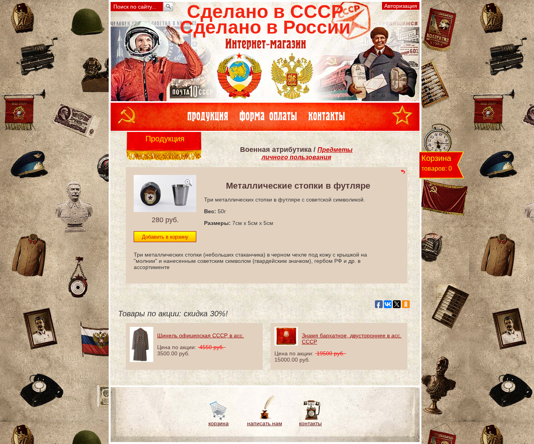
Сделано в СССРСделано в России (265, 19)
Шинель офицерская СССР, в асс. (200, 335)
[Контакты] (310, 418)
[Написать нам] (264, 418)
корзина (218, 423)
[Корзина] (218, 418)
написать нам (264, 423)
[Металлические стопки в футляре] (165, 210)
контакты (310, 423)
